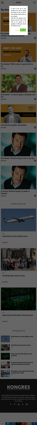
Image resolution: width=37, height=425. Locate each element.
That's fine (23, 30)
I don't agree (17, 30)
